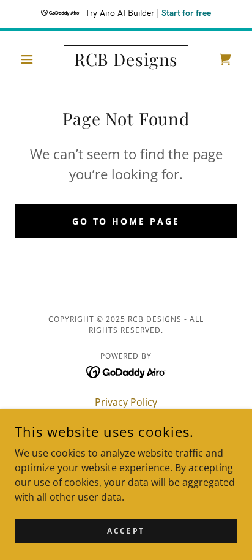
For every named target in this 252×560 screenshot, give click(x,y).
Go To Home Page (126, 221)
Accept (125, 531)
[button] (31, 59)
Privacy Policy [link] (126, 402)
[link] (126, 59)
